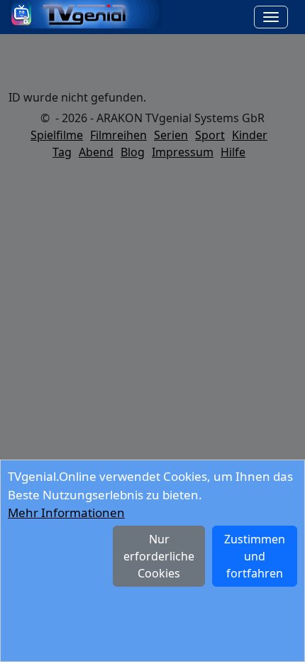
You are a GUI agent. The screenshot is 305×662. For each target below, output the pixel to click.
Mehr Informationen (66, 512)
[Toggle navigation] (271, 17)
